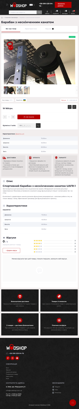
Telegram (57, 387)
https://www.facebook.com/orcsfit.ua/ (8, 358)
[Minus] (5, 117)
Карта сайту (9, 376)
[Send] (38, 125)
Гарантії (62, 158)
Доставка (11, 158)
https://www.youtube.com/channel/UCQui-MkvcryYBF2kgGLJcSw (17, 358)
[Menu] (7, 5)
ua (31, 5)
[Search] (39, 12)
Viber (56, 389)
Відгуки (8, 370)
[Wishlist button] (70, 107)
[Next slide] (77, 90)
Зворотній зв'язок (11, 372)
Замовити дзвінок (61, 5)
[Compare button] (74, 107)
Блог (7, 368)
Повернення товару (12, 374)
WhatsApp (58, 392)
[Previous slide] (2, 90)
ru (34, 5)
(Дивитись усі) (20, 134)
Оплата (36, 158)
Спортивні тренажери (11, 17)
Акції (7, 378)
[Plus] (13, 117)
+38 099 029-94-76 (16, 353)
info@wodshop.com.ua (14, 390)
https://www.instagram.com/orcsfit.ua (12, 358)
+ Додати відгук (11, 250)
